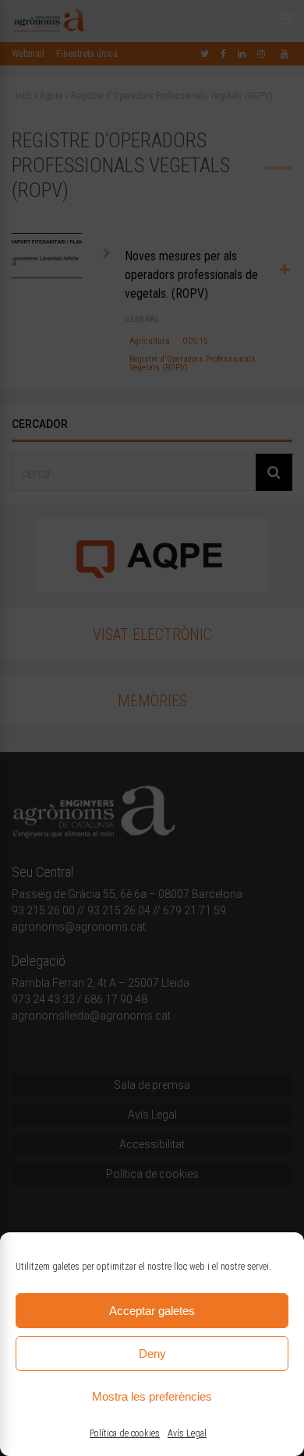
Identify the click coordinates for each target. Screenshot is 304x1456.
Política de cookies (125, 1433)
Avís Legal (187, 1433)
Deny (152, 1353)
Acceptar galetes (152, 1310)
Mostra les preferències (152, 1396)
